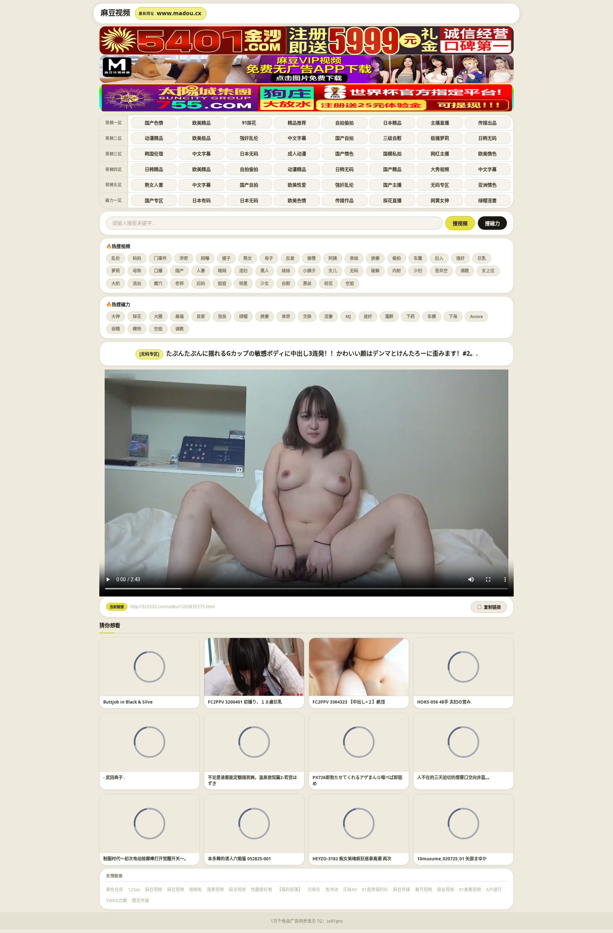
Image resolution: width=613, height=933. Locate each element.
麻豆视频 (153, 890)
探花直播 (392, 200)
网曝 (205, 258)
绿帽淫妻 (487, 200)
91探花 (249, 123)
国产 (179, 271)
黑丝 (307, 284)
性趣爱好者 (261, 890)
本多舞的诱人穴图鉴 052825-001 (239, 859)
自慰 (286, 284)
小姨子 (309, 271)
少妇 (418, 271)
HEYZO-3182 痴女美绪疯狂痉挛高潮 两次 (352, 859)
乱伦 (115, 258)
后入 (439, 258)
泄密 (184, 258)
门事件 (160, 258)
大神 (115, 316)
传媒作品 (344, 200)
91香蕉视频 (470, 890)
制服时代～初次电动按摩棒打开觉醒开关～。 (145, 859)
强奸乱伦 (249, 138)
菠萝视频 (215, 890)
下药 (410, 316)
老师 (179, 284)
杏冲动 (331, 890)
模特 (137, 329)
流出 (137, 284)
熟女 (247, 258)
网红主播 (440, 153)
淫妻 (328, 316)
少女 (264, 284)
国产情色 (344, 153)
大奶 (115, 284)
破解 (375, 271)
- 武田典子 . (114, 777)
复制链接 (489, 607)
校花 (328, 284)
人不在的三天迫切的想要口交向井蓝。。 (454, 777)
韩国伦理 (154, 153)
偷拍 (396, 258)
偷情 (311, 258)
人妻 (201, 271)
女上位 (488, 271)
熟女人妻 (154, 185)
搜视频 (460, 223)
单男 (286, 316)
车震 (418, 258)
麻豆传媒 (401, 890)
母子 (269, 258)
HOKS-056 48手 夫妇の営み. (444, 702)
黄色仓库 (114, 890)
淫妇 (243, 271)
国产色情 (154, 123)
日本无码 (249, 153)
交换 (307, 316)
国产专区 (154, 200)
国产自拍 (344, 138)
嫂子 (226, 258)
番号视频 (423, 890)
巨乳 (481, 258)
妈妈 (137, 258)
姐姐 (222, 284)
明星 (243, 284)
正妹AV (350, 890)
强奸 (460, 258)
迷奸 (368, 316)
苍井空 (441, 271)
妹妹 (286, 271)
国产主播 (392, 185)
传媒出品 (487, 123)
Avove (476, 316)
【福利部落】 (290, 890)
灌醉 (389, 316)
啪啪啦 (195, 890)
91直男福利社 (375, 890)
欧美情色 (487, 153)
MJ (348, 316)
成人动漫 (297, 153)
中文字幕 (297, 138)
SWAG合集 (116, 901)
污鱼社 (314, 890)
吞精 (115, 329)
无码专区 (440, 185)
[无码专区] (149, 354)
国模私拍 (392, 153)
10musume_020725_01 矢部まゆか (452, 859)
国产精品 (392, 169)
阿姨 (332, 258)
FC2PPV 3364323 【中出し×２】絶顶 (349, 702)
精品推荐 (297, 123)
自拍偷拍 (344, 123)
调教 (464, 271)
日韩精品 (154, 169)
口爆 (158, 271)
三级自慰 (392, 138)
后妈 (201, 284)
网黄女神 (440, 200)
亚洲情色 (487, 185)
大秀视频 (440, 169)
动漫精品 (154, 138)
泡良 (222, 316)
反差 (290, 258)
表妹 (354, 258)
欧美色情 (297, 200)
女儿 (332, 271)
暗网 (222, 271)
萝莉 (115, 271)
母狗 (137, 271)
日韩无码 (487, 138)
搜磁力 (492, 223)
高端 (179, 316)
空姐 (350, 284)
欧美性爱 (297, 185)
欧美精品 (201, 123)
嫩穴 (158, 284)
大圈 (158, 316)
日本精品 (392, 123)
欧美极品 (201, 138)
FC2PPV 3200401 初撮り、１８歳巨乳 (245, 702)
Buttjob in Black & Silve (128, 702)
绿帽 (243, 316)
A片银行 (494, 890)
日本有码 (201, 200)
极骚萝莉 (440, 138)
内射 (396, 271)
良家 (201, 316)
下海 (453, 316)
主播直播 (440, 123)
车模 (431, 316)
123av (134, 890)
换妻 (375, 258)
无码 (354, 271)
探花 (137, 316)
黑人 (264, 271)
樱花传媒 (140, 901)
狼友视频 (445, 890)
